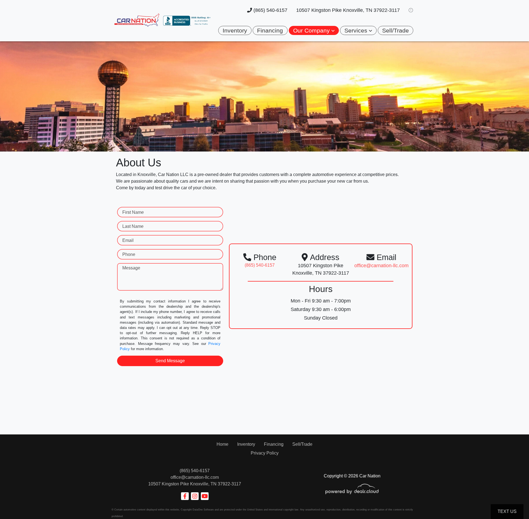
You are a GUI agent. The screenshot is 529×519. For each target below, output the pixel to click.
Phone (128, 254)
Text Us (507, 511)
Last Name (133, 226)
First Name (133, 212)
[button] (314, 30)
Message (131, 268)
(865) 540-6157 (269, 10)
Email (128, 240)
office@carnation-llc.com (195, 477)
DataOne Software (203, 509)
